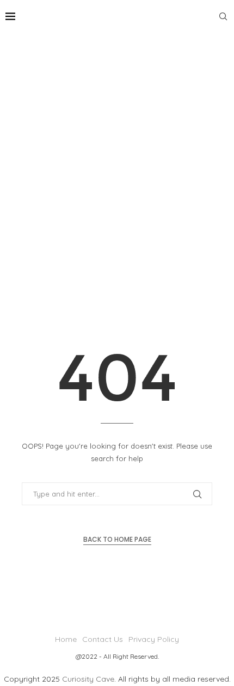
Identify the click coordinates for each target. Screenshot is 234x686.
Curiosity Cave (88, 679)
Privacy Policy (153, 639)
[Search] (223, 16)
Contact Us (102, 639)
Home (66, 639)
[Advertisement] (117, 155)
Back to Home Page (117, 539)
